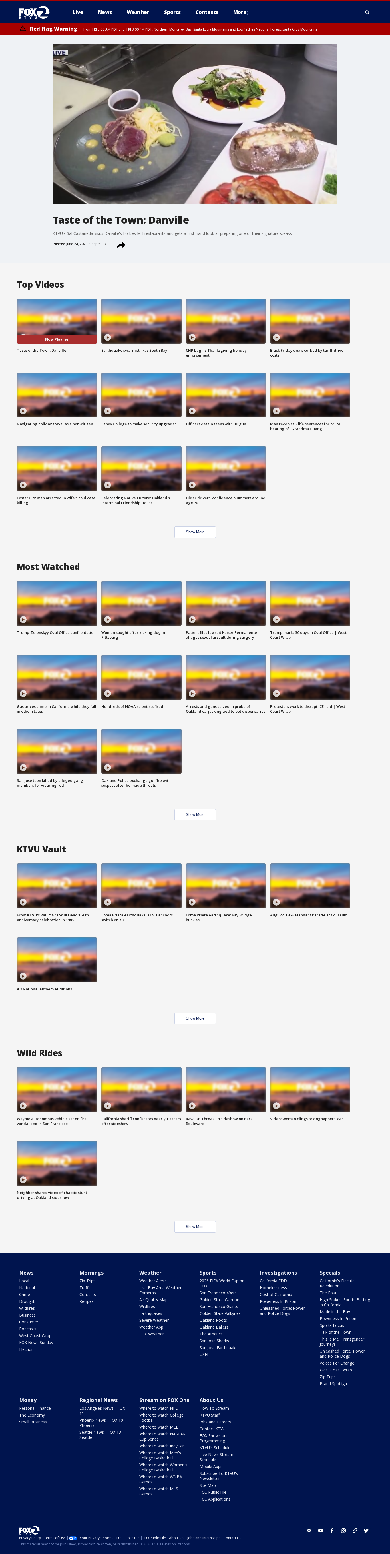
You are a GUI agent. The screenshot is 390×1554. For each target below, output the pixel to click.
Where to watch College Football (161, 1417)
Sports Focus (332, 1325)
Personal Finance (35, 1408)
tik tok (354, 1530)
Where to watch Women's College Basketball (163, 1467)
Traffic (85, 1287)
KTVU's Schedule (215, 1447)
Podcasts (27, 1328)
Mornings (91, 1272)
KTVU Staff (210, 1415)
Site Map (208, 1485)
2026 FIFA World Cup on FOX (222, 1283)
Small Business (33, 1422)
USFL (204, 1354)
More (239, 12)
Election (26, 1349)
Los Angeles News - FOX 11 (102, 1410)
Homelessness (273, 1287)
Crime (24, 1294)
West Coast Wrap (35, 1335)
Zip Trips (87, 1280)
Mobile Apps (211, 1466)
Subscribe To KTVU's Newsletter (219, 1476)
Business (27, 1315)
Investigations (278, 1272)
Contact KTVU (213, 1428)
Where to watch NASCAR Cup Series (162, 1436)
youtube (320, 1530)
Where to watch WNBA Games (160, 1479)
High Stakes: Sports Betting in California (345, 1302)
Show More (195, 532)
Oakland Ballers (214, 1327)
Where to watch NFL (158, 1408)
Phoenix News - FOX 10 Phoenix (101, 1422)
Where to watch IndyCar (161, 1446)
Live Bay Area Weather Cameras (160, 1290)
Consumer (28, 1322)
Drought (27, 1301)
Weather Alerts (153, 1280)
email (309, 1530)
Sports (208, 1272)
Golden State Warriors (220, 1299)
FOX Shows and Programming (214, 1438)
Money (28, 1400)
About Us (211, 1400)
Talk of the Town (335, 1332)
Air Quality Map (153, 1299)
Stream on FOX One (164, 1400)
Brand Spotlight (334, 1383)
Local (24, 1280)
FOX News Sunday (36, 1342)
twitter (366, 1530)
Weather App (151, 1327)
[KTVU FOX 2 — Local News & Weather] (38, 12)
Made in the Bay (335, 1311)
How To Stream (214, 1408)
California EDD (273, 1280)
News (26, 1272)
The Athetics (211, 1334)
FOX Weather (151, 1334)
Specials (330, 1272)
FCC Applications (215, 1499)
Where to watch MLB (159, 1427)
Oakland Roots (213, 1320)
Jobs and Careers (215, 1422)
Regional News (98, 1400)
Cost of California (276, 1294)
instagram (343, 1530)
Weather (150, 1272)
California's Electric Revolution (337, 1283)
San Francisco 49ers (218, 1292)
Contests (87, 1294)
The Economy (32, 1415)
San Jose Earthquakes (220, 1347)
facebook (332, 1530)
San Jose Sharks (214, 1340)
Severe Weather (154, 1320)
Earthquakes (150, 1313)
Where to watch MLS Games (158, 1491)
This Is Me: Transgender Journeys (342, 1341)
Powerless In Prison (278, 1301)
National (27, 1287)
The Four (328, 1292)
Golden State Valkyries (220, 1313)
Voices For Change (337, 1363)
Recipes (86, 1301)
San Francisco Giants (219, 1306)
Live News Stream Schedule (216, 1457)
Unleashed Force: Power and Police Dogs (282, 1310)
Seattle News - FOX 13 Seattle (100, 1434)
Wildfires (27, 1308)
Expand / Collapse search (367, 12)
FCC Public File (213, 1492)
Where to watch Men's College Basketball (160, 1455)
